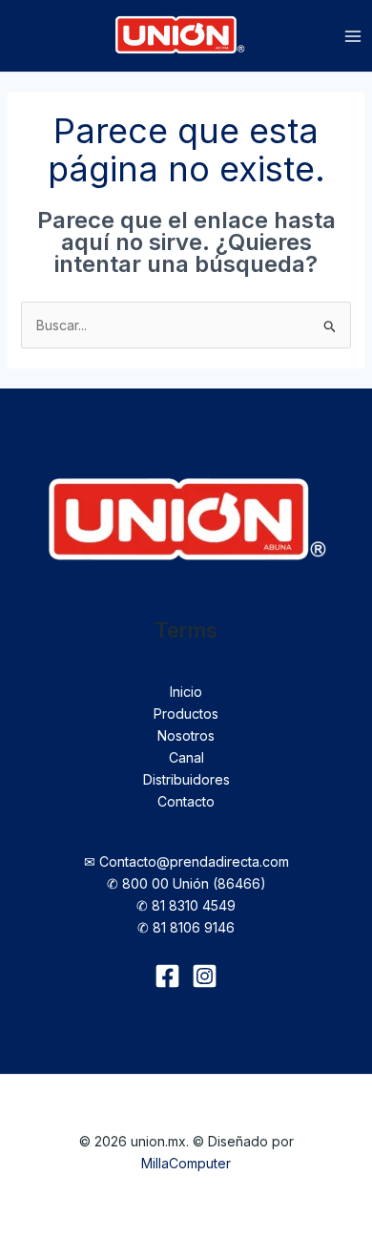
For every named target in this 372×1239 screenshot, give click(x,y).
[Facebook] (167, 976)
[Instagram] (204, 976)
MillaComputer (186, 1163)
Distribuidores (186, 779)
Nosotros (186, 735)
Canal (186, 757)
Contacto (186, 801)
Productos (186, 713)
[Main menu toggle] (353, 36)
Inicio (186, 691)
